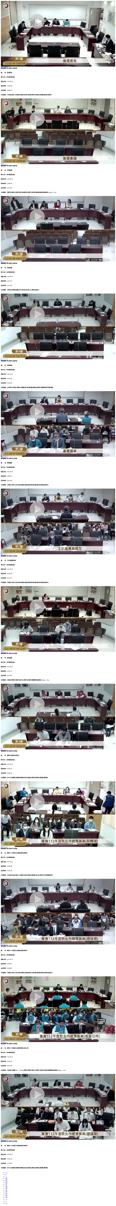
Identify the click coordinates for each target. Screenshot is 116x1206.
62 (6, 1195)
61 (6, 1193)
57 (6, 1185)
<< (6, 1172)
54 (6, 1179)
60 (6, 1191)
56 (6, 1183)
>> (6, 1203)
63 (6, 1197)
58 (6, 1187)
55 (6, 1181)
